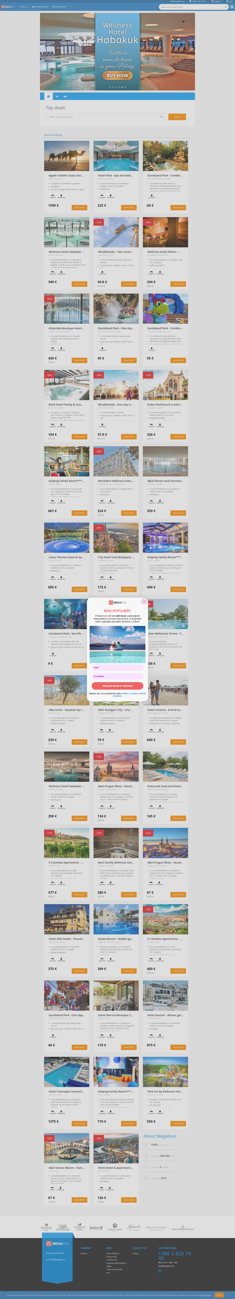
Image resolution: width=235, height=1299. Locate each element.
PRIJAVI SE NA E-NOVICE (118, 686)
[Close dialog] (144, 601)
